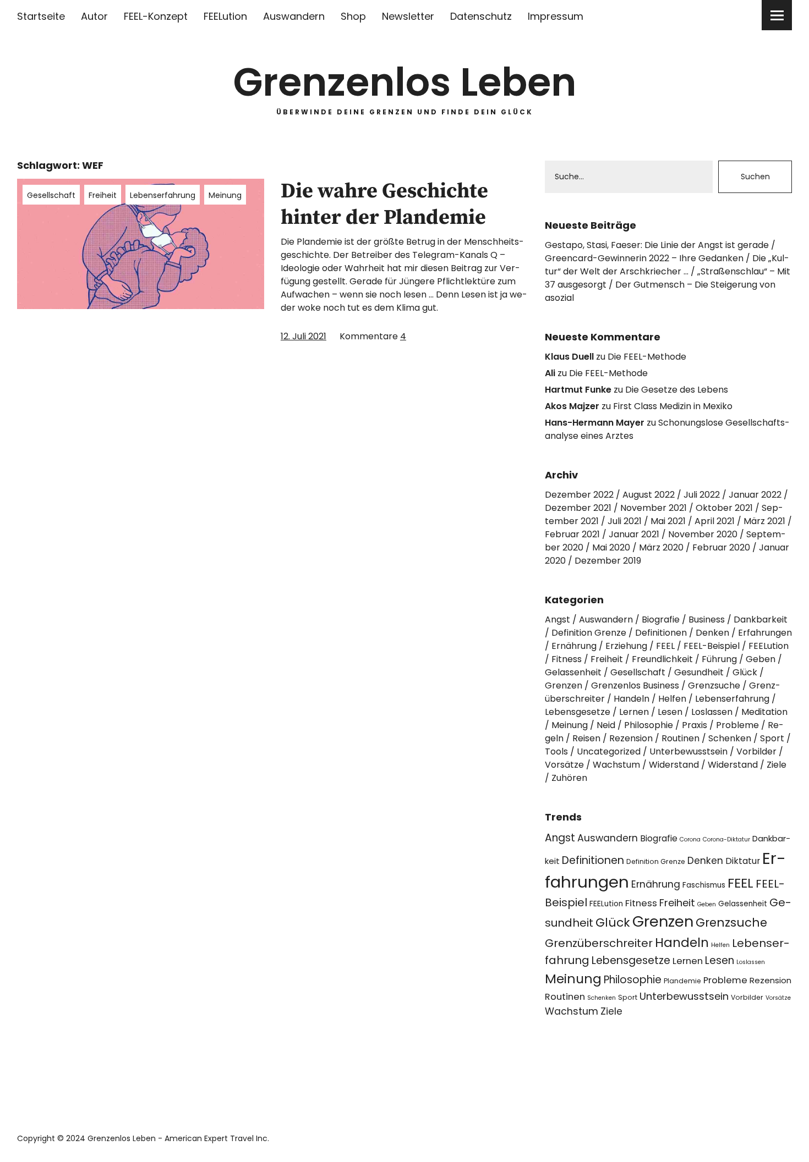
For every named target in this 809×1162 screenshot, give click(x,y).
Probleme (737, 725)
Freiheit (103, 195)
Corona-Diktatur (726, 839)
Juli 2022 (702, 494)
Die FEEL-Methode (647, 356)
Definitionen (661, 632)
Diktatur (742, 861)
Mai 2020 (611, 547)
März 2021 (764, 521)
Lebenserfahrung (162, 195)
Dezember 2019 (608, 560)
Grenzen (563, 685)
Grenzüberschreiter (599, 943)
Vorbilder (756, 751)
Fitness (566, 659)
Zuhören (569, 778)
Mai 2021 (668, 521)
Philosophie (648, 725)
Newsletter (408, 16)
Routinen (680, 738)
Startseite (41, 16)
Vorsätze (564, 764)
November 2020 (702, 534)
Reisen (586, 738)
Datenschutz (481, 16)
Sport (772, 738)
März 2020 (661, 547)
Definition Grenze (588, 632)
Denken (712, 632)
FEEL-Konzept (156, 16)
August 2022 (648, 494)
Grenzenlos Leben (404, 82)
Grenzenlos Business (635, 685)
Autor (94, 16)
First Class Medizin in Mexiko (673, 406)
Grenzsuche (714, 685)
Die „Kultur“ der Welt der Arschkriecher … (667, 265)
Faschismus (703, 885)
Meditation (764, 712)
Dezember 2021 (578, 508)
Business (706, 619)
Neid (606, 725)
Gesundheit (699, 672)
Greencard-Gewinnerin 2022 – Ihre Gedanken (644, 258)
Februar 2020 (721, 547)
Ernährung (574, 646)
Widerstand (674, 764)
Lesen (670, 712)
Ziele (776, 764)
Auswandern (294, 16)
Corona (690, 839)
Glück (745, 672)
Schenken (729, 738)
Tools (556, 751)
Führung (719, 659)
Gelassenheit (573, 672)
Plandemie (682, 980)
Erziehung (626, 646)
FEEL (665, 646)
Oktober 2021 (724, 508)
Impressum (555, 16)
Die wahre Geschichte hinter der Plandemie (384, 204)
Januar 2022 (755, 494)
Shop (353, 16)
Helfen (672, 698)
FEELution (225, 16)
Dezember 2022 (579, 494)
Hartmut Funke (578, 389)
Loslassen (712, 712)
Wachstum (616, 764)
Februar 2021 (572, 534)
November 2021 (653, 508)
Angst (557, 619)
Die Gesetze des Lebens (676, 389)
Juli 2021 (625, 521)
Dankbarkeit (761, 619)
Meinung (225, 195)
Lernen (634, 712)
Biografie (661, 619)
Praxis (694, 725)
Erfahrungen (765, 632)
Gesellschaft (51, 195)
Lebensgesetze (577, 712)
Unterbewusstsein (688, 751)
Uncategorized (609, 751)
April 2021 (715, 521)
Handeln (631, 698)
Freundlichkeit (662, 659)
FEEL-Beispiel (712, 646)
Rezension (631, 738)
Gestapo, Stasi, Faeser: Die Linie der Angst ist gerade (657, 245)
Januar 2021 (634, 534)
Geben (760, 659)
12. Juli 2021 (303, 336)
